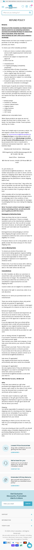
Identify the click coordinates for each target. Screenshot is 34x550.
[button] (29, 545)
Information (6, 520)
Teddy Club (6, 526)
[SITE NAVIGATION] (3, 6)
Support (5, 514)
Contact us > (15, 469)
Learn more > (15, 452)
